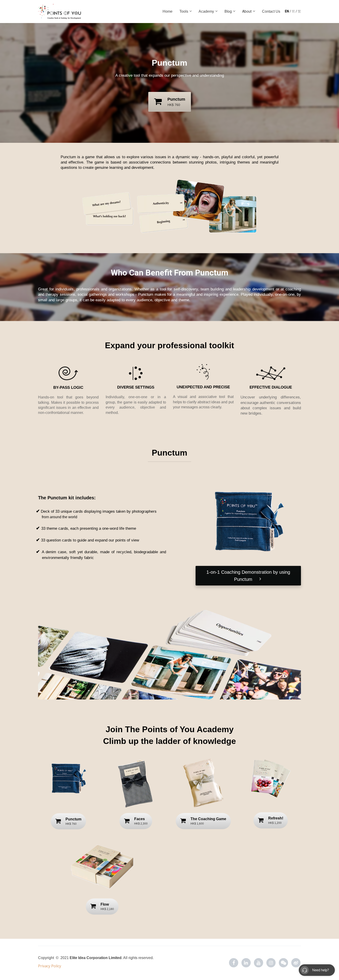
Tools (183, 11)
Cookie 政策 (94, 957)
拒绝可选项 (243, 958)
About (247, 11)
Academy (206, 11)
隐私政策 (48, 964)
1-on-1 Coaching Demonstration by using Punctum (248, 576)
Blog (228, 11)
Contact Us (271, 11)
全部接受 (280, 958)
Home (167, 11)
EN (287, 11)
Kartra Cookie (116, 957)
